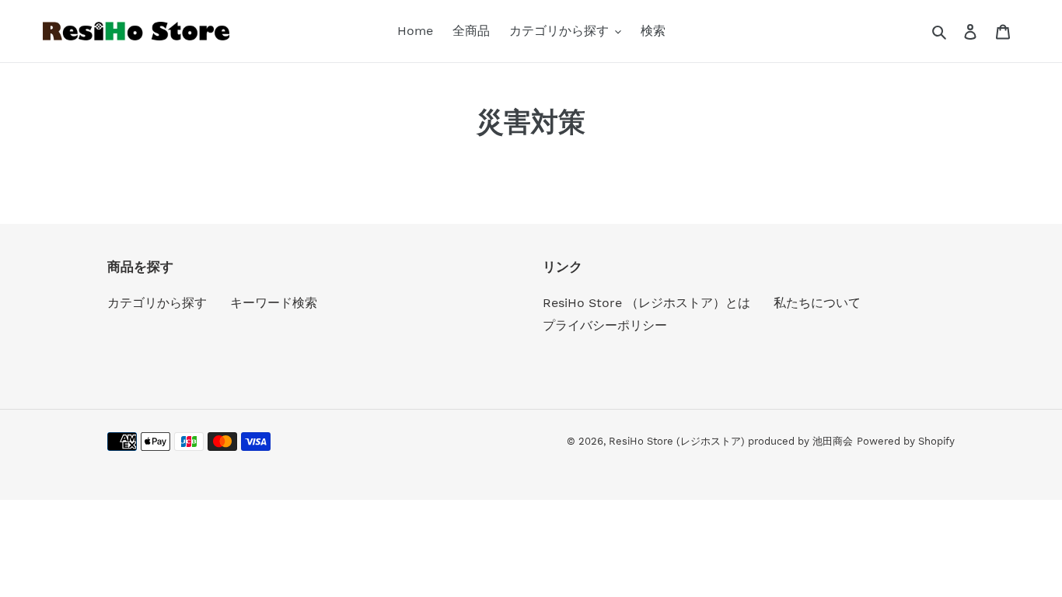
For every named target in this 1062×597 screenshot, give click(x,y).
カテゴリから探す (157, 302)
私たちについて (817, 302)
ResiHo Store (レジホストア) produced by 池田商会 (731, 441)
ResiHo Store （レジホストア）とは (646, 302)
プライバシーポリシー (605, 325)
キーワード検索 (273, 302)
